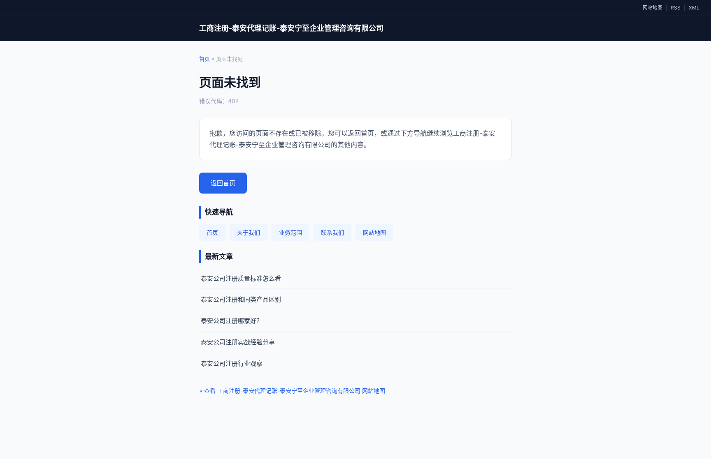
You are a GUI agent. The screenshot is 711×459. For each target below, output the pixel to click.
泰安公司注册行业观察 (232, 363)
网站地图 (652, 8)
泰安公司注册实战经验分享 (238, 342)
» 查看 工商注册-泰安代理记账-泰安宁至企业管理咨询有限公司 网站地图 (292, 390)
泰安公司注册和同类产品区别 (241, 299)
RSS (676, 8)
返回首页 (223, 183)
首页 (204, 58)
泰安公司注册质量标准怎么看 (241, 278)
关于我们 (248, 232)
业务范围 (290, 232)
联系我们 (332, 232)
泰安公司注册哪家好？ (232, 321)
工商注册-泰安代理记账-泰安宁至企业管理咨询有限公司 (291, 28)
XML (694, 8)
